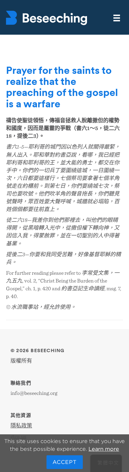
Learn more (103, 449)
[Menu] (116, 18)
